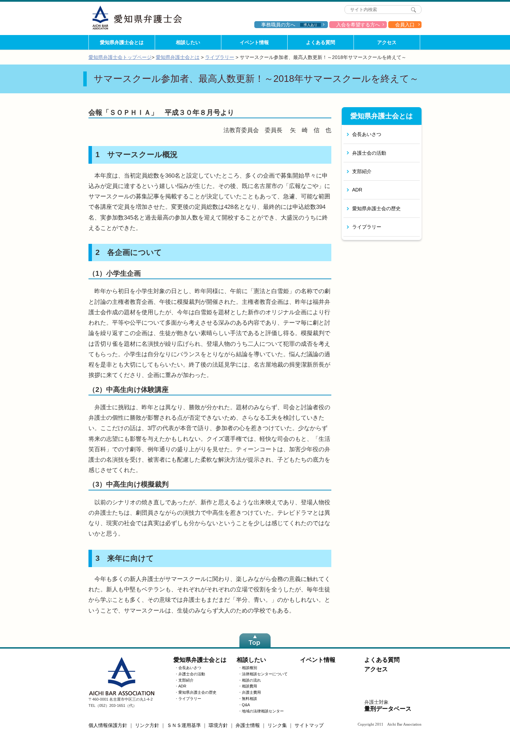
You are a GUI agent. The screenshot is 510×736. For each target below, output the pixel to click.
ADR (357, 189)
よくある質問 (320, 42)
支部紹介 (362, 171)
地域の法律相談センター (263, 711)
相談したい (188, 42)
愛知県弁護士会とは (122, 42)
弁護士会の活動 (369, 153)
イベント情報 (254, 42)
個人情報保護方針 (107, 725)
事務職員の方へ (289, 24)
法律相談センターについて (265, 674)
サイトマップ (309, 725)
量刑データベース (387, 708)
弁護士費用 (251, 692)
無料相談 (249, 698)
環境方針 (218, 725)
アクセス (387, 42)
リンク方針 (147, 725)
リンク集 (277, 725)
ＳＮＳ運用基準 (184, 725)
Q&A (246, 705)
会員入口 (405, 24)
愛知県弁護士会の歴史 (376, 208)
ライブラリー (219, 57)
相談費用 (249, 686)
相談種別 (249, 668)
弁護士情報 (248, 725)
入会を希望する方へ (358, 24)
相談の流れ (251, 680)
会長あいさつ (366, 134)
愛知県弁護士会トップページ (120, 57)
